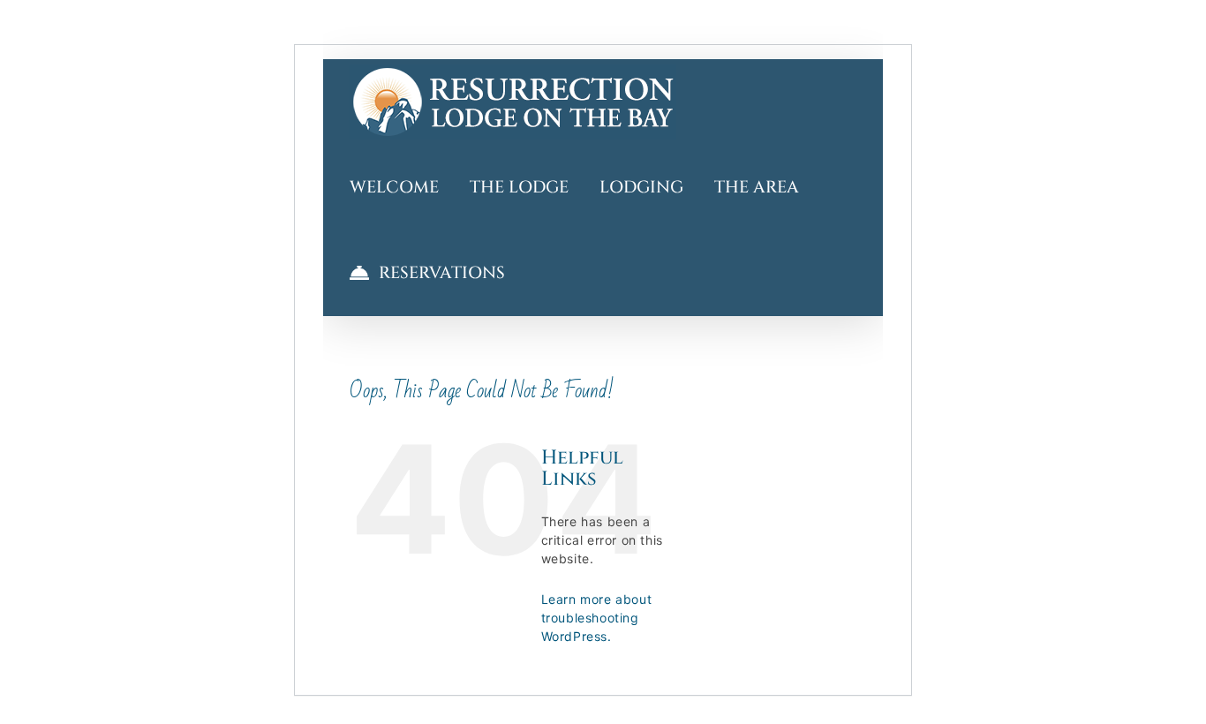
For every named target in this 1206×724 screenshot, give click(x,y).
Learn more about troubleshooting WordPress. (596, 618)
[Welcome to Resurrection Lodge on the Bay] (513, 102)
